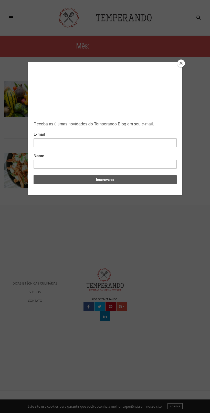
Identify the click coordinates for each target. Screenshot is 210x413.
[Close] (181, 63)
